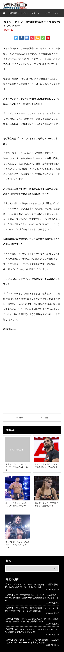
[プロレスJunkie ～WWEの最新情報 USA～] (15, 5)
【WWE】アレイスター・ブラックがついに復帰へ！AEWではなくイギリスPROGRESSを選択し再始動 (32, 641)
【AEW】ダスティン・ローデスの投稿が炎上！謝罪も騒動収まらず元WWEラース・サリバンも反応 (31, 585)
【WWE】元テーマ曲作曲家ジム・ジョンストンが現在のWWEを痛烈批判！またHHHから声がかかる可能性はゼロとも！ (32, 597)
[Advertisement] (32, 377)
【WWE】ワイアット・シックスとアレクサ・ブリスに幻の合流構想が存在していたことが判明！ (31, 630)
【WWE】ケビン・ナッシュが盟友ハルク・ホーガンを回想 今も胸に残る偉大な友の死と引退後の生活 (32, 620)
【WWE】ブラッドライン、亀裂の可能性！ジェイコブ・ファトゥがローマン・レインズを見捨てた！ (31, 609)
